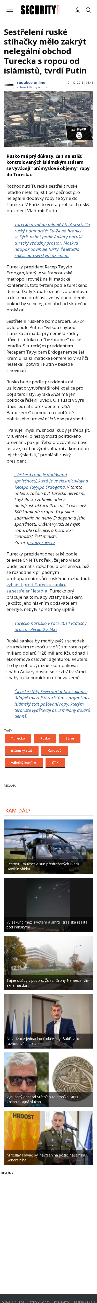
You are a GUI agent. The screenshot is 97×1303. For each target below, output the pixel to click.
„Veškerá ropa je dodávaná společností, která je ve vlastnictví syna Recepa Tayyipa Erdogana (51, 481)
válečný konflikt (23, 762)
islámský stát (21, 750)
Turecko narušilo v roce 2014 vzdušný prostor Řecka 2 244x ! (50, 626)
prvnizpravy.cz (41, 542)
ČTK (55, 762)
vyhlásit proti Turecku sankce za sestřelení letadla (36, 588)
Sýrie (69, 738)
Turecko (18, 738)
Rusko (45, 738)
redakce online (31, 82)
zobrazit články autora (32, 87)
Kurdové (55, 750)
